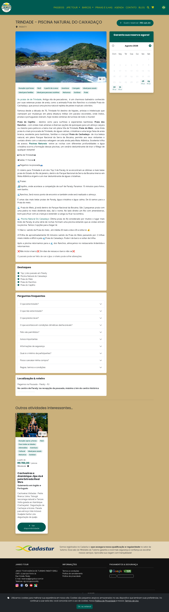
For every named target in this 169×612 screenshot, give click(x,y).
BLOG (142, 7)
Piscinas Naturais (38, 143)
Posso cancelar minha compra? (34, 360)
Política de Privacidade (105, 601)
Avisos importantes (29, 339)
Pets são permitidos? (29, 332)
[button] (164, 7)
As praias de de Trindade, (29, 99)
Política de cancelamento (72, 574)
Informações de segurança (32, 346)
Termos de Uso (132, 601)
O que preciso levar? (29, 318)
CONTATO (131, 7)
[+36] (31, 425)
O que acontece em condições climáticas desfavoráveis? (46, 325)
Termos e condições (70, 571)
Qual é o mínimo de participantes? (35, 353)
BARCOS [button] (87, 7)
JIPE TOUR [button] (72, 7)
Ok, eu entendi (84, 607)
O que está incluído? (29, 304)
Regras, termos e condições (33, 367)
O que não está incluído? (31, 311)
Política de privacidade (71, 576)
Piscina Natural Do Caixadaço (35, 218)
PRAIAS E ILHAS (103, 7)
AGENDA (119, 7)
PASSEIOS (59, 7)
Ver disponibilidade (31, 527)
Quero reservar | (137, 23)
